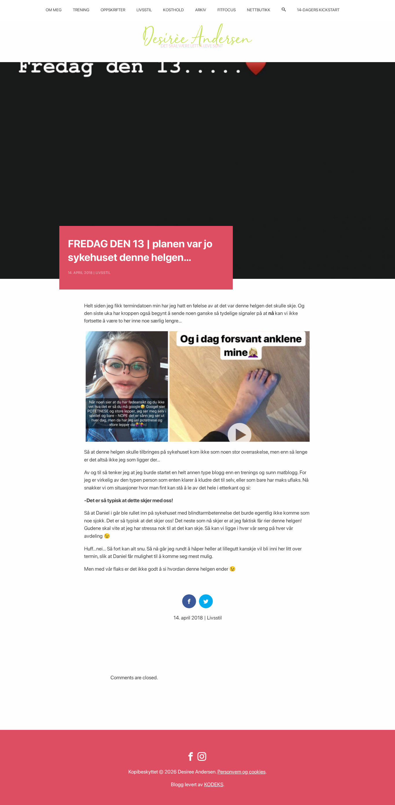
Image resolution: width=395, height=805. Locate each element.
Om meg (54, 10)
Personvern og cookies (241, 772)
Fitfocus (226, 10)
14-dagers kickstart (318, 10)
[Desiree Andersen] (197, 35)
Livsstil (144, 10)
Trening (81, 10)
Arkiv (200, 10)
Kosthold (173, 10)
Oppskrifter (113, 10)
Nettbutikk (258, 10)
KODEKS (213, 784)
